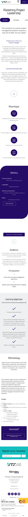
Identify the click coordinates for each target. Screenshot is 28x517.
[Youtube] (19, 494)
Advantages (16, 20)
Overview (5, 20)
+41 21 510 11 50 (14, 488)
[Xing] (15, 494)
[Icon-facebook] (12, 494)
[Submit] (24, 456)
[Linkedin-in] (9, 494)
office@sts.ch (14, 486)
